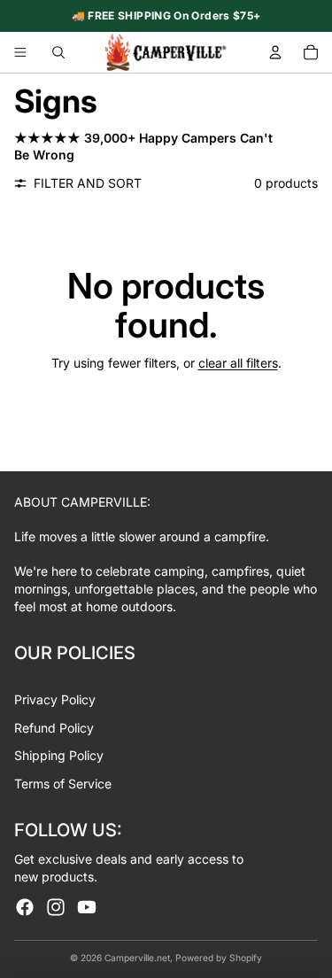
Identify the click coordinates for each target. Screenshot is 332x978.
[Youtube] (86, 907)
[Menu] (20, 52)
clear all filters (238, 362)
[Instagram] (55, 907)
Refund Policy (54, 727)
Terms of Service (63, 783)
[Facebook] (24, 907)
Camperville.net (137, 957)
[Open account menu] (275, 52)
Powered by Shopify (218, 957)
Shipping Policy (59, 755)
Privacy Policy (55, 699)
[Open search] (58, 52)
